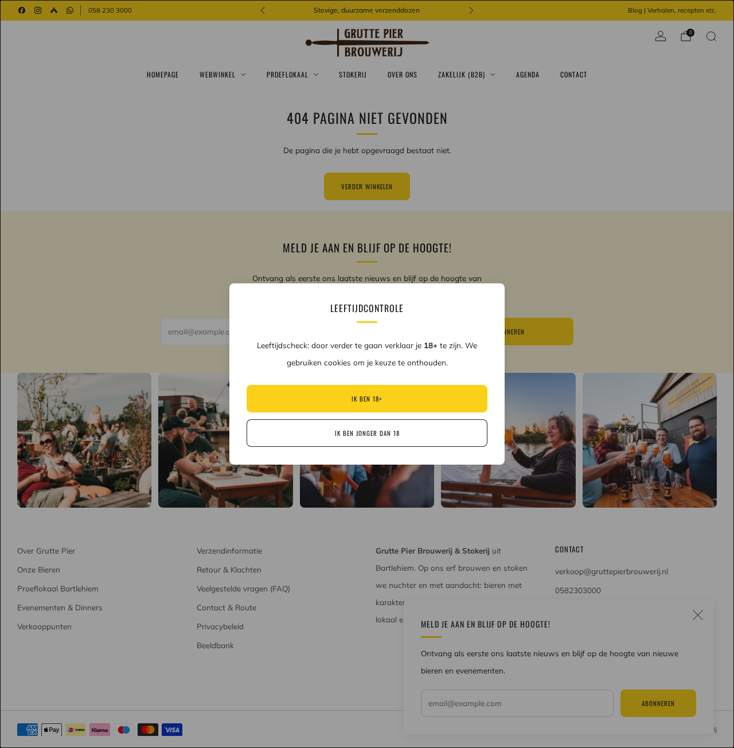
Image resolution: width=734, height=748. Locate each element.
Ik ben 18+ (367, 398)
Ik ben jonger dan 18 (367, 433)
